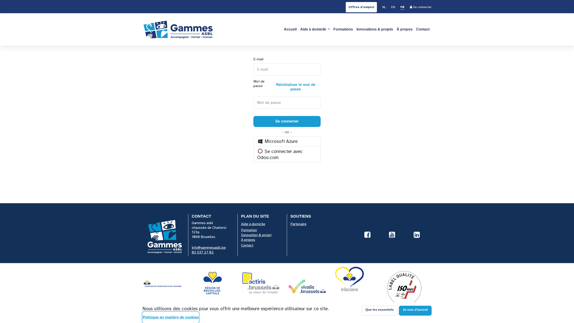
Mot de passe (284, 85)
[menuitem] (384, 7)
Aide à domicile (253, 224)
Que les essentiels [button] (379, 309)
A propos (248, 240)
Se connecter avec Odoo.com (280, 154)
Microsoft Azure (280, 141)
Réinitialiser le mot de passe (295, 87)
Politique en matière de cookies (171, 317)
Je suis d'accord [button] (415, 309)
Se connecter (287, 121)
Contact (247, 245)
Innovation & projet (256, 235)
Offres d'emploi (361, 7)
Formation (249, 230)
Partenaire (298, 224)
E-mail (258, 59)
